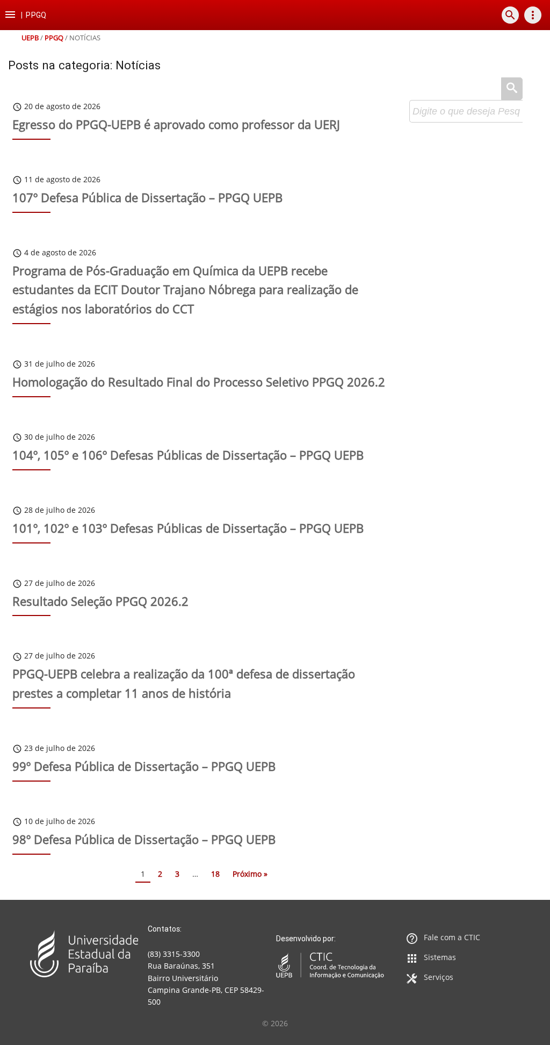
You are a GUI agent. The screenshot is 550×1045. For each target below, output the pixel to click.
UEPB (30, 37)
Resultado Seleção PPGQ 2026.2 (100, 601)
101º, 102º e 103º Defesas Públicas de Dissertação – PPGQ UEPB (188, 528)
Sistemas (440, 957)
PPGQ (54, 37)
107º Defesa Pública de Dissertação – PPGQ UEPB (147, 197)
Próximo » (250, 874)
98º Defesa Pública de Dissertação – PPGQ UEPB (144, 839)
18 (215, 874)
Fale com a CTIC (452, 937)
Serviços (438, 977)
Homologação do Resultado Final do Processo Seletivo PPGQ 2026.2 (198, 382)
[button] (10, 15)
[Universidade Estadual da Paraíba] (84, 953)
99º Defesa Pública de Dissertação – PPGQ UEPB (144, 766)
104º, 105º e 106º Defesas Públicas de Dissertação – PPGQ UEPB (188, 455)
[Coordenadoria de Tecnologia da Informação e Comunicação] (330, 965)
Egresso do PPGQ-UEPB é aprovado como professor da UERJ (176, 124)
